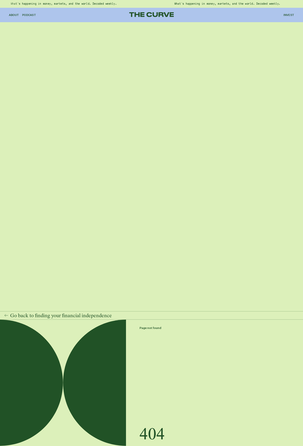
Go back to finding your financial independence (61, 315)
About (14, 15)
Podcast (29, 15)
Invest (288, 15)
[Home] (151, 14)
